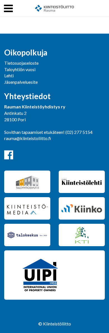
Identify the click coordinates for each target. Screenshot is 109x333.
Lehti (9, 75)
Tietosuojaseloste (21, 63)
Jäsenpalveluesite (21, 82)
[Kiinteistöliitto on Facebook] (8, 154)
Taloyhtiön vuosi (19, 69)
